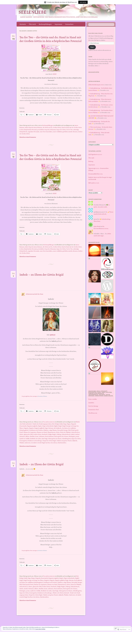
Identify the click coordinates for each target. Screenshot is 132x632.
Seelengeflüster (93, 72)
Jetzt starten (83, 2)
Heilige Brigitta (52, 434)
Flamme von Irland (42, 432)
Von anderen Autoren (49, 422)
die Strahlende (57, 428)
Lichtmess (41, 436)
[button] (50, 58)
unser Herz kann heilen (46, 132)
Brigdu (40, 426)
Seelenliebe (32, 12)
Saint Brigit (45, 438)
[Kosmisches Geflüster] (94, 378)
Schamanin (53, 130)
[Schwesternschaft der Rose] (107, 326)
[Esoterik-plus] (94, 263)
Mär (13, 37)
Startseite (23, 24)
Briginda (26, 428)
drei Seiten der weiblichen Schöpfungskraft (31, 582)
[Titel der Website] (107, 299)
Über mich (32, 24)
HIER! (55, 74)
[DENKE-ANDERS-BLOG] (107, 339)
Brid (53, 424)
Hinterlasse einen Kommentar (27, 137)
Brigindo (31, 428)
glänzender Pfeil (28, 434)
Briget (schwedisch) (47, 426)
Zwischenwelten (62, 443)
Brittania (50, 428)
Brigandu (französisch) (41, 578)
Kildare (27, 436)
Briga (64, 424)
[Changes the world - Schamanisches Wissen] (107, 312)
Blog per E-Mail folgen (95, 33)
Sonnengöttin (23, 441)
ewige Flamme (53, 430)
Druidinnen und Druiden (36, 430)
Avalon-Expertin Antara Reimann (33, 127)
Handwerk (45, 434)
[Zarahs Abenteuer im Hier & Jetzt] (94, 326)
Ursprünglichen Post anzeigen (29, 396)
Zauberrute (28, 443)
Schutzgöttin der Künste (55, 438)
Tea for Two (69, 130)
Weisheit (21, 443)
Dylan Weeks (97, 226)
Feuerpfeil (60, 430)
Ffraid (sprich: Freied (27, 584)
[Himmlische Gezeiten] (94, 339)
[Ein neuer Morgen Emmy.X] (94, 250)
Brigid (60, 426)
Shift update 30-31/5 (93, 183)
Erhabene (45, 430)
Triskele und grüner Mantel (64, 441)
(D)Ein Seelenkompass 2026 (95, 85)
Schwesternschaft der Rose (34, 294)
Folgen (92, 47)
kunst (36, 436)
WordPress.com (92, 413)
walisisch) (74, 441)
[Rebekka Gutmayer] (107, 286)
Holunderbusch (66, 434)
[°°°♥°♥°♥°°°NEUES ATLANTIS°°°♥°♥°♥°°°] (107, 352)
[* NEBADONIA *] (94, 352)
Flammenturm (51, 432)
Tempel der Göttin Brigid (49, 441)
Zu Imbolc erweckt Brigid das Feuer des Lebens (44, 443)
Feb (13, 155)
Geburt (21, 434)
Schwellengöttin (66, 438)
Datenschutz (69, 24)
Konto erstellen (92, 399)
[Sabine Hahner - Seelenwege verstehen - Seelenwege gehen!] (107, 250)
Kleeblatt (32, 436)
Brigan (68, 424)
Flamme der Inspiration (30, 432)
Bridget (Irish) (59, 424)
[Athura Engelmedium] (94, 276)
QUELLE (52, 335)
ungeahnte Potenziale (33, 132)
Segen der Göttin (61, 130)
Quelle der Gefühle (24, 438)
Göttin (57, 432)
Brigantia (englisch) (32, 426)
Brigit (46, 428)
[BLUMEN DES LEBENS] (107, 378)
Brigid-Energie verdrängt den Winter (34, 580)
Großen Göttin (57, 127)
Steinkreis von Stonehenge (35, 441)
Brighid (56, 426)
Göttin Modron (75, 432)
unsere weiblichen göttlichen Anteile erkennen (65, 132)
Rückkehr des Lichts (35, 438)
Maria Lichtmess (49, 436)
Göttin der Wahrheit (65, 432)
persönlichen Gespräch (43, 130)
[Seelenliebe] (69, 12)
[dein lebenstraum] (94, 299)
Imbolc (73, 434)
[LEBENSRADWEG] (95, 365)
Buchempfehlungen (45, 24)
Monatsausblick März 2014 (95, 174)
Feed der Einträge (93, 406)
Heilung (59, 434)
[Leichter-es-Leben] (107, 263)
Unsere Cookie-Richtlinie (40, 629)
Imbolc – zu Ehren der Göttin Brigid (41, 275)
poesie (77, 436)
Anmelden (91, 403)
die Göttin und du (47, 127)
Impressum (58, 24)
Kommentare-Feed (93, 410)
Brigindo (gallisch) (39, 428)
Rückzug (90, 161)
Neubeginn (72, 436)
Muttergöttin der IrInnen (61, 436)
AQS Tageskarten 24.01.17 (95, 154)
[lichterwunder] (94, 312)
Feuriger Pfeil (66, 430)
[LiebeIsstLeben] (107, 275)
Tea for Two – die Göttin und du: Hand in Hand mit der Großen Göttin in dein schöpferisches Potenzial (50, 39)
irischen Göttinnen (29, 589)
